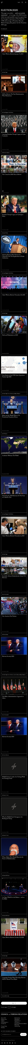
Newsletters (17, 1020)
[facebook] (2, 1043)
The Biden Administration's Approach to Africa (13, 697)
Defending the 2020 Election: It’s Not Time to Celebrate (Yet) (13, 496)
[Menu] (25, 2)
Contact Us (3, 1023)
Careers (2, 1020)
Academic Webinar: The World (10, 455)
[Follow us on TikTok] (12, 1043)
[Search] (22, 2)
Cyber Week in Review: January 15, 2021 (12, 54)
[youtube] (7, 1043)
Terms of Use (17, 1026)
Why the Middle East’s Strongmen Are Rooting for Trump (12, 817)
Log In (19, 2)
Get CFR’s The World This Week (8, 1031)
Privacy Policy (4, 1026)
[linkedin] (5, 1043)
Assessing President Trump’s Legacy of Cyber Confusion (14, 135)
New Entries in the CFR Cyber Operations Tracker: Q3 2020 (13, 376)
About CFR (3, 1018)
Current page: (4, 1007)
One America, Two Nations (9, 616)
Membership (17, 1018)
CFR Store (17, 1022)
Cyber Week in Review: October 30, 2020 (13, 937)
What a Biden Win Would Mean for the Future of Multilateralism (12, 858)
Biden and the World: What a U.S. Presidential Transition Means (11, 416)
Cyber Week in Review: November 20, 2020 (13, 295)
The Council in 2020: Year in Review (11, 174)
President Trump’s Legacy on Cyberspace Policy (12, 215)
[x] (15, 1043)
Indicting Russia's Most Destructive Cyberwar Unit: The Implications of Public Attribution (13, 256)
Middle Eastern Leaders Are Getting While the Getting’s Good (13, 777)
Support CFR (4, 1019)
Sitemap (3, 1027)
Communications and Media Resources (21, 1024)
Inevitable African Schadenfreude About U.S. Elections (14, 576)
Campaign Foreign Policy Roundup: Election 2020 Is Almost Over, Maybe (13, 978)
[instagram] (10, 1043)
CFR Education (4, 1022)
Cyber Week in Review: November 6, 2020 (13, 536)
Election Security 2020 (8, 656)
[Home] (2, 2)
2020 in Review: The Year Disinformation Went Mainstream (13, 95)
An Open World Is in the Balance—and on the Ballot (13, 898)
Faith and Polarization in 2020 (10, 335)
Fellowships (17, 1019)
